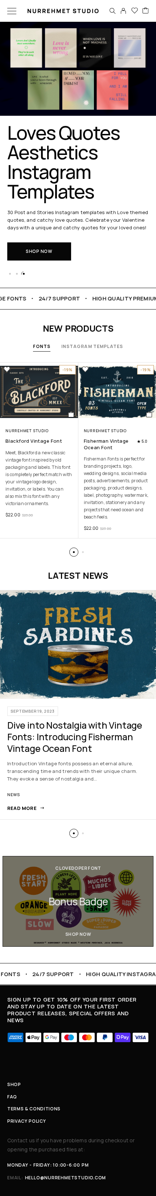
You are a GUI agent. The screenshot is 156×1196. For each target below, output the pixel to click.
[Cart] (145, 11)
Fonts (41, 346)
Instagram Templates (92, 346)
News (13, 794)
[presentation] (39, 478)
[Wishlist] (134, 11)
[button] (9, 274)
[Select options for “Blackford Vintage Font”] (71, 414)
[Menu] (12, 11)
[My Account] (123, 11)
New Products (78, 328)
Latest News (78, 575)
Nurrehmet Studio (26, 430)
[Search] (112, 11)
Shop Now (39, 251)
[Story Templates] (78, 901)
